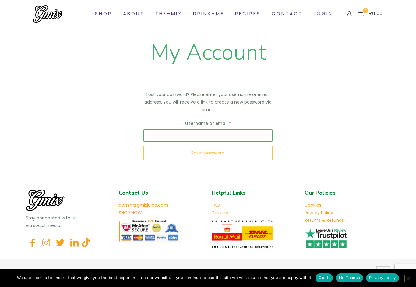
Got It (324, 277)
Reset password (207, 153)
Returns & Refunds (324, 220)
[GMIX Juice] (48, 13)
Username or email (217, 123)
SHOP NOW (130, 213)
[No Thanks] (407, 278)
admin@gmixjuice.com (143, 205)
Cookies (313, 205)
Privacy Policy (319, 213)
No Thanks (349, 277)
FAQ (216, 205)
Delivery (220, 213)
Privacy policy (382, 277)
